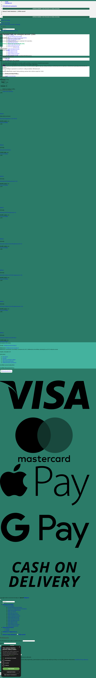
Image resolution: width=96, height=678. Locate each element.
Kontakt (4, 358)
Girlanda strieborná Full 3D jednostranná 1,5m (11, 306)
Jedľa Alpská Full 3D (12, 50)
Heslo (2, 643)
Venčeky (7, 60)
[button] (4, 26)
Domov (2, 24)
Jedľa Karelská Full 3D (13, 626)
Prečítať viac (12, 655)
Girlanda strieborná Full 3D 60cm (8, 337)
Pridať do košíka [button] (4, 122)
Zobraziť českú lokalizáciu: (10, 11)
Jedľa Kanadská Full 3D (13, 614)
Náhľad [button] (2, 113)
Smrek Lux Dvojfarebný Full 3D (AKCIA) (17, 38)
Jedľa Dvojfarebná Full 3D (14, 45)
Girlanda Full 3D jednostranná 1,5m (8, 181)
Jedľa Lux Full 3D (12, 611)
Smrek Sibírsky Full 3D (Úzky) (15, 36)
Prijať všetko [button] (11, 668)
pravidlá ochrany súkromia (81, 659)
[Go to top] (0, 599)
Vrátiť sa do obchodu (10, 76)
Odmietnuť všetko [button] (11, 672)
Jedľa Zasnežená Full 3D (13, 49)
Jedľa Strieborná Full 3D (13, 53)
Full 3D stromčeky (9, 606)
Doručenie (5, 357)
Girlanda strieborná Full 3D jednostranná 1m (11, 244)
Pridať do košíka (4, 48)
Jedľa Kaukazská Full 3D (13, 619)
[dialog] (11, 661)
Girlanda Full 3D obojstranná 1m (8, 212)
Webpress (26, 597)
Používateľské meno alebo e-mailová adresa (11, 641)
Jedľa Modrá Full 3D (12, 52)
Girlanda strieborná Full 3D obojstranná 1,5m (11, 275)
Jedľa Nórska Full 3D (13, 42)
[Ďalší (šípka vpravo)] (1, 677)
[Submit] (3, 603)
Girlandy (18, 24)
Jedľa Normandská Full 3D (14, 39)
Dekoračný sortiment (8, 56)
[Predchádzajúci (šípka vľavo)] (0, 677)
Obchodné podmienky (8, 361)
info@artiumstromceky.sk (10, 345)
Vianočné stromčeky (8, 604)
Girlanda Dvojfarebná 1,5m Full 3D (8, 118)
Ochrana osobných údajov (9, 359)
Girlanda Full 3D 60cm (5, 150)
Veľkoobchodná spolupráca (10, 6)
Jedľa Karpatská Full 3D (13, 617)
